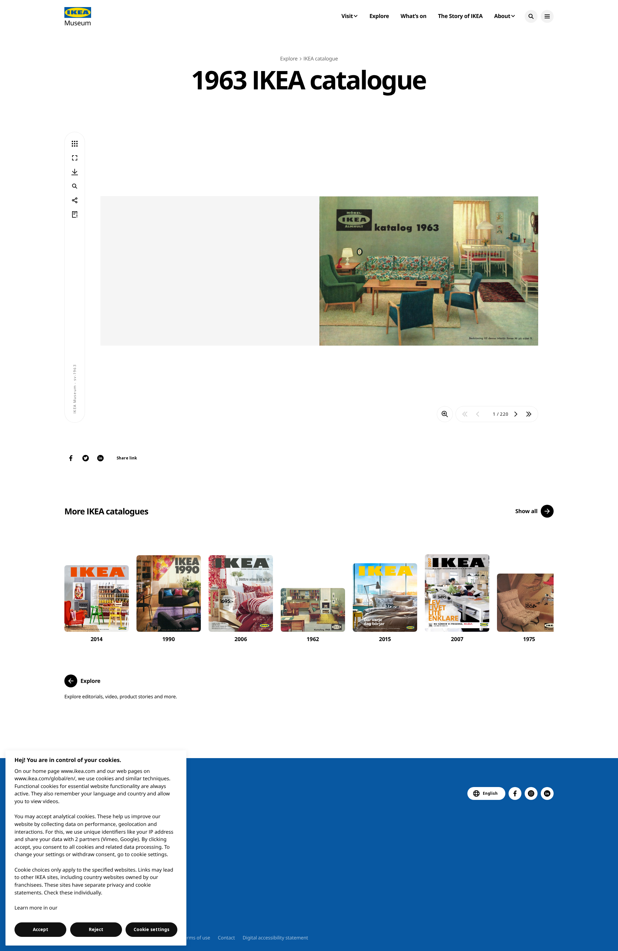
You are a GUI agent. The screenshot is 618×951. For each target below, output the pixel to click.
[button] (531, 16)
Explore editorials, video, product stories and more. (120, 696)
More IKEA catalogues (106, 511)
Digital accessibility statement (275, 938)
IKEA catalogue (320, 58)
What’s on (413, 16)
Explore (379, 16)
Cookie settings (151, 929)
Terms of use (196, 938)
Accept (40, 929)
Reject (96, 929)
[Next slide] (541, 588)
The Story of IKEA (460, 16)
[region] (96, 848)
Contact (226, 938)
